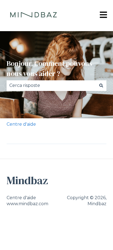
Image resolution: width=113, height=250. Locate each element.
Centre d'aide (21, 124)
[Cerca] (101, 85)
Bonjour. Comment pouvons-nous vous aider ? (50, 68)
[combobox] (51, 85)
